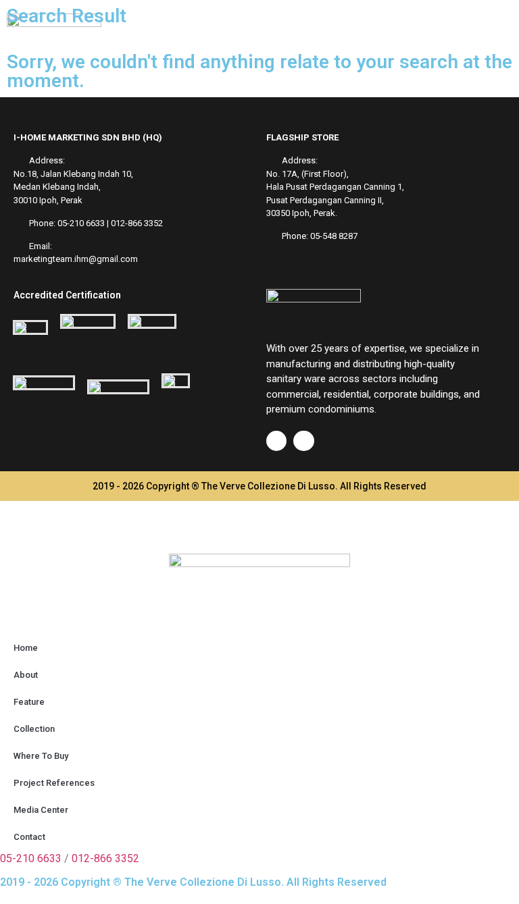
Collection (34, 729)
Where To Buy (41, 756)
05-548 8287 (333, 236)
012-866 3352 (137, 223)
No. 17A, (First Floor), (307, 174)
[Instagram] (303, 441)
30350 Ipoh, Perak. (301, 213)
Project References (54, 783)
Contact (29, 837)
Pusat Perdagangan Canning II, (325, 200)
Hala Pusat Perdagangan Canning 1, (335, 187)
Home (26, 648)
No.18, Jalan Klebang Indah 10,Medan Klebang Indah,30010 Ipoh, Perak (73, 187)
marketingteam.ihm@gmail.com (76, 259)
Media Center (41, 810)
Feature (29, 702)
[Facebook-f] (276, 441)
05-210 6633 (81, 223)
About (26, 675)
